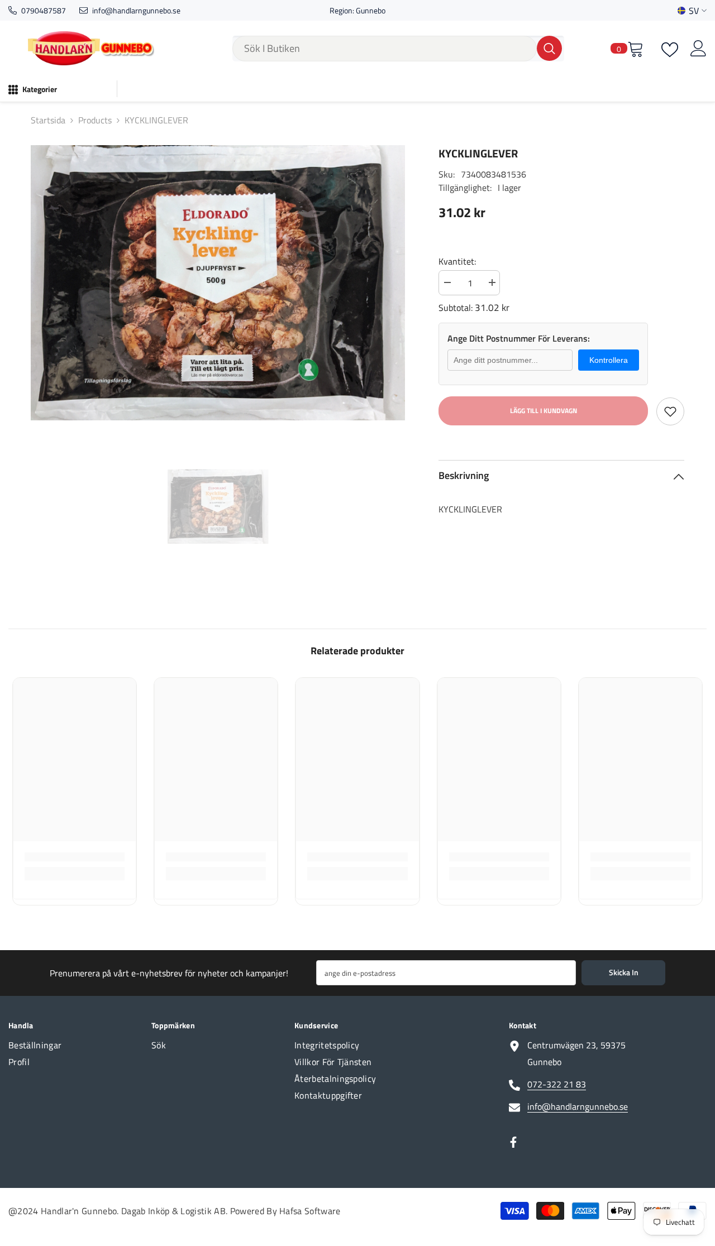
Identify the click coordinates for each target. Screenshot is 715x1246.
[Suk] (398, 48)
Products (95, 120)
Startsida (48, 120)
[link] (75, 856)
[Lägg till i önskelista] (670, 411)
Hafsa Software (309, 1211)
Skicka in (623, 972)
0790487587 (43, 10)
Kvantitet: (457, 261)
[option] (218, 282)
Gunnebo (370, 10)
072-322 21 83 (556, 1084)
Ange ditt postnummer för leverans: (518, 338)
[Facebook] (513, 1142)
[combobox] (384, 48)
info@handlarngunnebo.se (136, 10)
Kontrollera (608, 360)
